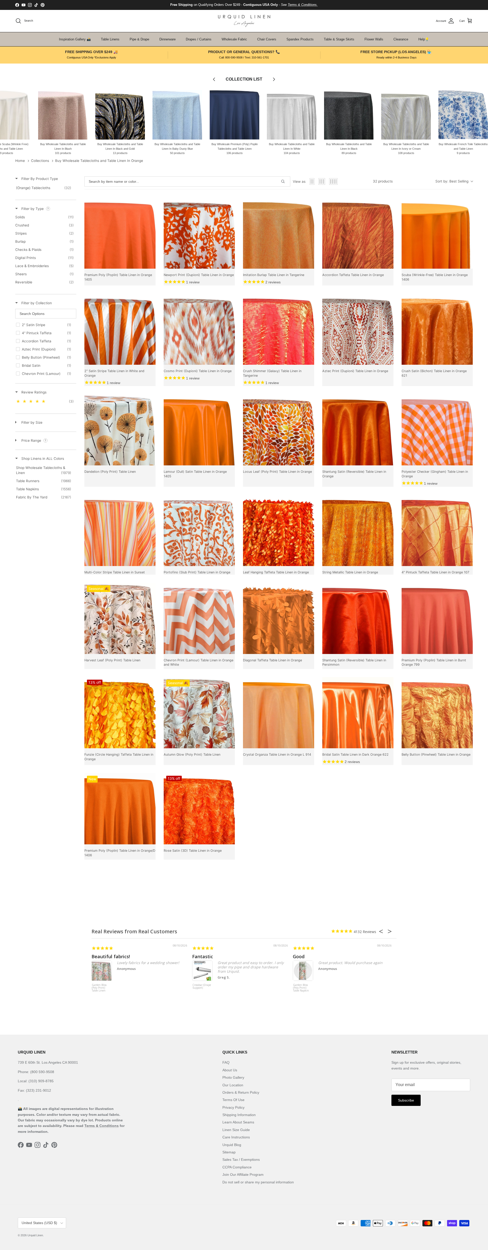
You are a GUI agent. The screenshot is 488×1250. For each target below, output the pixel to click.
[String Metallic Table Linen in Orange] (357, 530)
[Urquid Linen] (244, 21)
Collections (40, 161)
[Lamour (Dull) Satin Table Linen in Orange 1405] (199, 429)
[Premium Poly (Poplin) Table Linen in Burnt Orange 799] (437, 618)
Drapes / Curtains (198, 39)
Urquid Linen (35, 1235)
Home (20, 161)
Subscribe (406, 1100)
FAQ (226, 1062)
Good (298, 956)
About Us (229, 1070)
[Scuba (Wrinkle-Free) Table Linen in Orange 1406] (437, 233)
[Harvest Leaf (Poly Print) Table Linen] (120, 618)
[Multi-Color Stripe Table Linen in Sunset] (120, 530)
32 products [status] (383, 181)
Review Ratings (33, 392)
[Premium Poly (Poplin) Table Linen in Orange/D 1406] (120, 808)
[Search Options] (285, 181)
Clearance (400, 39)
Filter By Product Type (39, 179)
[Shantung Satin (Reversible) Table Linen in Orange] (357, 429)
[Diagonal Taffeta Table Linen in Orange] (278, 618)
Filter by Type (32, 209)
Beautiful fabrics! (111, 956)
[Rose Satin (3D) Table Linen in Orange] (199, 808)
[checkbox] (45, 187)
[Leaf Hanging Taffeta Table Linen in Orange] (278, 530)
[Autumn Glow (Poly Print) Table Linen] (199, 712)
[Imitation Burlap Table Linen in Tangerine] (278, 233)
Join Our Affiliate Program (243, 1174)
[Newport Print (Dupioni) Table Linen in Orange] (199, 233)
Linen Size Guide (236, 1130)
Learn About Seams (238, 1122)
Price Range (31, 440)
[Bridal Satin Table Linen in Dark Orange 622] (357, 712)
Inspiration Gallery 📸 (75, 39)
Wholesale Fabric (234, 39)
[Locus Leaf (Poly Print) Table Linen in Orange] (278, 429)
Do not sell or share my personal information (258, 1182)
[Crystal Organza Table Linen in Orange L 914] (278, 712)
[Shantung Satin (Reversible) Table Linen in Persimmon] (357, 618)
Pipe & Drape (139, 39)
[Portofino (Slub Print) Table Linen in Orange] (199, 530)
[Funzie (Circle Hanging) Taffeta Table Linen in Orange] (120, 712)
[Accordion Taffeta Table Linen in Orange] (357, 233)
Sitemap (229, 1152)
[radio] (312, 181)
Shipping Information (239, 1115)
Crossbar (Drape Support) (201, 986)
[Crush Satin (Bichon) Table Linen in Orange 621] (437, 329)
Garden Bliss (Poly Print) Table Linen (99, 988)
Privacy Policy (233, 1107)
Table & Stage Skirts (339, 39)
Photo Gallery (233, 1077)
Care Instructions (236, 1137)
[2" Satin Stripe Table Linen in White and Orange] (120, 329)
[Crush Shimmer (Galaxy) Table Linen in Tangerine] (278, 329)
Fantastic (202, 956)
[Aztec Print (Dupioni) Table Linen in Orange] (357, 329)
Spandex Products (300, 39)
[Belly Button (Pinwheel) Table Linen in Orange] (437, 712)
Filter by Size (31, 422)
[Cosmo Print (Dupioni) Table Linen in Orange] (199, 329)
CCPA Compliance (237, 1167)
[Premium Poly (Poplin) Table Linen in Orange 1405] (120, 233)
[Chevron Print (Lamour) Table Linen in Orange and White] (199, 618)
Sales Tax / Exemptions (241, 1159)
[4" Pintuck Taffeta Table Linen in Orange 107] (437, 530)
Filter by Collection (36, 303)
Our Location (232, 1085)
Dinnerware (167, 39)
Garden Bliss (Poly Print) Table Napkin (301, 988)
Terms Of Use (233, 1100)
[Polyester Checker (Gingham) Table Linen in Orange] (437, 429)
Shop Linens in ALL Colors (42, 458)
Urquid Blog (231, 1145)
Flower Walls (373, 39)
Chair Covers (266, 39)
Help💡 (423, 39)
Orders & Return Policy (240, 1092)
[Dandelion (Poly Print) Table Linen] (120, 429)
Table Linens (110, 39)
